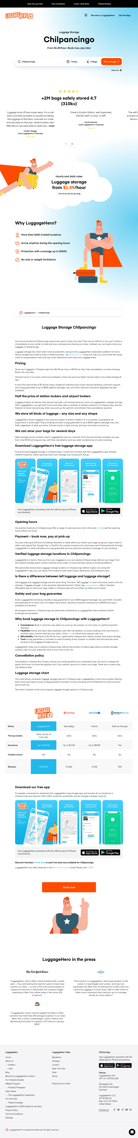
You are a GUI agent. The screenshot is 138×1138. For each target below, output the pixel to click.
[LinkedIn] (130, 1109)
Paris (54, 1072)
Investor (11, 1064)
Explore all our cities (61, 1083)
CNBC (90, 867)
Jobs (10, 1068)
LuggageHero (29, 312)
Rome (54, 1076)
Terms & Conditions (14, 1113)
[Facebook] (114, 1109)
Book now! (69, 887)
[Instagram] (122, 1109)
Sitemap (9, 1117)
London (55, 1064)
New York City (58, 1068)
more (51, 125)
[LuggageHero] (19, 17)
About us (9, 1061)
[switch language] (86, 15)
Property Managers (16, 1087)
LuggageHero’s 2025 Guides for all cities (23, 1106)
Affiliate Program (12, 1083)
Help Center (10, 1091)
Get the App (125, 15)
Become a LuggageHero (103, 15)
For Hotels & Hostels (14, 1079)
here (99, 527)
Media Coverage (15, 1102)
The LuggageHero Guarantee (21, 1095)
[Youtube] (126, 1109)
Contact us (104, 1109)
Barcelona (56, 1057)
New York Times (60, 867)
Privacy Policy (11, 1110)
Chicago (56, 1061)
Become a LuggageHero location (20, 1076)
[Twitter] (118, 1109)
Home (8, 1057)
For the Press (11, 1098)
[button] (132, 1132)
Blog (7, 1072)
